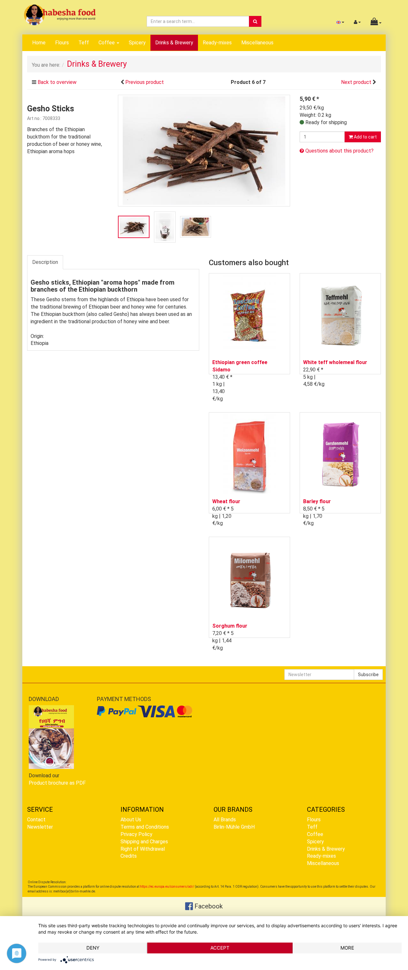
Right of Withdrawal (142, 849)
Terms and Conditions (144, 827)
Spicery (137, 43)
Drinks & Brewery (174, 43)
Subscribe (368, 674)
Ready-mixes (217, 43)
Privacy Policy (136, 834)
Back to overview (57, 82)
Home (39, 43)
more (347, 948)
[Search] (255, 21)
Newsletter (40, 827)
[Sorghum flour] (249, 578)
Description (45, 262)
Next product (356, 82)
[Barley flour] (340, 453)
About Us (130, 820)
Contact (36, 820)
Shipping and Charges (144, 842)
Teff (83, 43)
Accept (219, 948)
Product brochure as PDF (57, 783)
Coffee (107, 43)
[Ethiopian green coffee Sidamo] (249, 314)
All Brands (225, 820)
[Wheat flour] (249, 453)
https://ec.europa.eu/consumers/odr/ (167, 886)
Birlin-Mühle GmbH (234, 827)
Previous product (144, 82)
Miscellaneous (257, 43)
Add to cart (365, 136)
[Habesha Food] (59, 14)
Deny (92, 948)
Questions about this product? (339, 151)
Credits (128, 856)
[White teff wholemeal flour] (340, 314)
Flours (62, 43)
